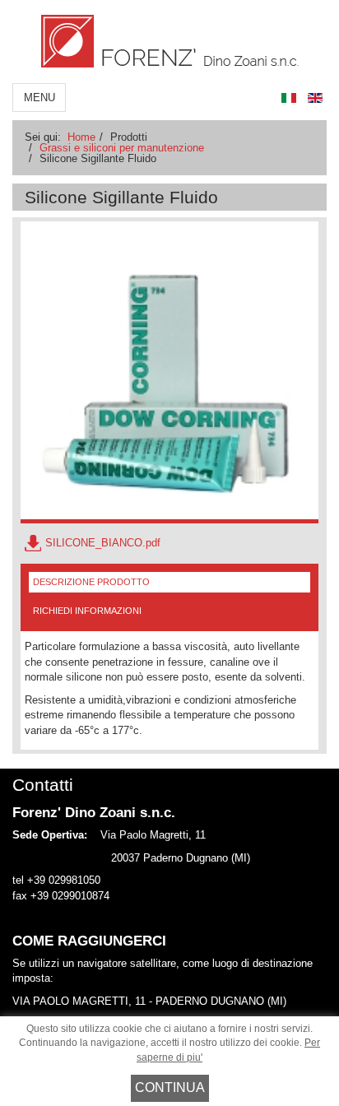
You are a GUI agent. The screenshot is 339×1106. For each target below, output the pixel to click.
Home (81, 137)
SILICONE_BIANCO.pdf (102, 543)
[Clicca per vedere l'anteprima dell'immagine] (169, 372)
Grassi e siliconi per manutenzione (121, 148)
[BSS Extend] (170, 41)
